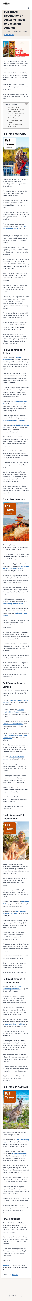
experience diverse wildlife (14, 1024)
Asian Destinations (14, 111)
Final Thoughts (12, 126)
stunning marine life (19, 1154)
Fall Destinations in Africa (16, 109)
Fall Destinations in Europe (16, 114)
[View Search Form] (28, 8)
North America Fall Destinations (14, 117)
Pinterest (15, 1275)
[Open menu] (28, 3)
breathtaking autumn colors (13, 604)
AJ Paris (6, 1265)
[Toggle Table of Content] (25, 104)
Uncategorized (9, 34)
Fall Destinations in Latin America (15, 121)
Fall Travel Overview (14, 107)
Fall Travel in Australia (15, 124)
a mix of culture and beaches (13, 724)
